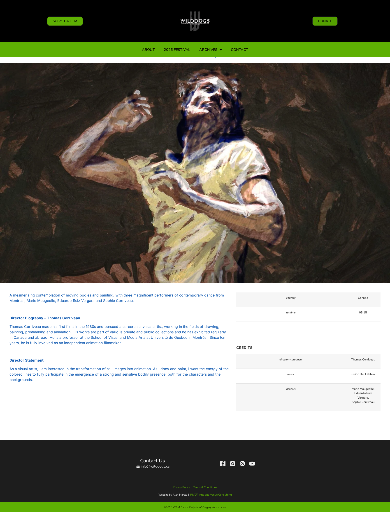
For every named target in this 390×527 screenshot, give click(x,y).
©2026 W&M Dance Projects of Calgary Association (195, 507)
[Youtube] (252, 463)
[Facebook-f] (222, 463)
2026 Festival (177, 49)
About (148, 49)
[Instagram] (242, 463)
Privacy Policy (181, 487)
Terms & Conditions (205, 487)
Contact (239, 49)
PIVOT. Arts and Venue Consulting (211, 494)
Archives (208, 49)
